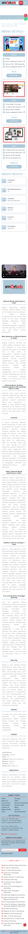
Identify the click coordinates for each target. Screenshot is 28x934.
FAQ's (16, 801)
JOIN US (22, 850)
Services (17, 809)
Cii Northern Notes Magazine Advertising (12, 883)
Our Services (6, 803)
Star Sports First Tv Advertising (13, 918)
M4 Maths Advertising (10, 908)
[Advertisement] (14, 248)
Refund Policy (6, 809)
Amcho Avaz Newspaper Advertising (11, 873)
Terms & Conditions (21, 803)
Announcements (20, 811)
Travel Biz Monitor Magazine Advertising (12, 924)
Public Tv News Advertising (12, 916)
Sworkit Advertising (9, 921)
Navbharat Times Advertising (12, 913)
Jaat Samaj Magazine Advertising (14, 902)
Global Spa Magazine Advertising (14, 895)
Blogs (16, 807)
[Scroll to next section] (24, 924)
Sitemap (17, 798)
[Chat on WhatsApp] (25, 19)
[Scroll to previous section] (24, 921)
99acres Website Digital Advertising (14, 865)
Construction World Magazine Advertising (12, 887)
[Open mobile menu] (25, 2)
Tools (3, 811)
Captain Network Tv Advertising (13, 877)
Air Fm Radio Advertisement (12, 870)
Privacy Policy (19, 805)
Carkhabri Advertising (10, 879)
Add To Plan (14, 75)
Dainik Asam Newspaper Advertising (11, 891)
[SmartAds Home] (9, 3)
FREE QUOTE (21, 3)
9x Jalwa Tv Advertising (11, 868)
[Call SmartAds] (25, 15)
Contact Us (5, 807)
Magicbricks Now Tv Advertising (13, 911)
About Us (5, 801)
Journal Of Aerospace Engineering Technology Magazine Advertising (14, 905)
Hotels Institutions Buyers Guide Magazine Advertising (13, 898)
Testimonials (6, 805)
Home (4, 798)
